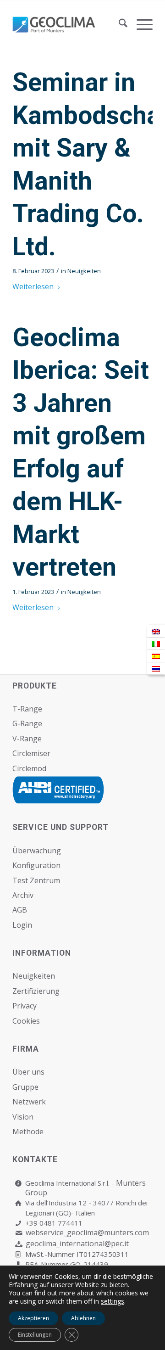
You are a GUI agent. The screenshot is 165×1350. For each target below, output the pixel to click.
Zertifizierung (36, 991)
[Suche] (118, 24)
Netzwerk (29, 1102)
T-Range (27, 709)
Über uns (28, 1072)
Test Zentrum (36, 880)
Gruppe (25, 1087)
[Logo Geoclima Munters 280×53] (68, 24)
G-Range (27, 723)
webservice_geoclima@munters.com (87, 1232)
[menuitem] (118, 24)
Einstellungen (35, 1335)
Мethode (28, 1131)
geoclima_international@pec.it (77, 1243)
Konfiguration (36, 865)
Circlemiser (31, 753)
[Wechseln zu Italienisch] (156, 644)
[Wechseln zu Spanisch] (156, 656)
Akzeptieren (33, 1318)
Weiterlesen (33, 286)
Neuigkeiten (84, 271)
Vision (22, 1117)
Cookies (26, 1021)
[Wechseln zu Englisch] (156, 631)
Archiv (22, 895)
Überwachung (36, 851)
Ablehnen (83, 1318)
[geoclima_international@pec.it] (18, 1244)
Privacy (24, 1006)
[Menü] (140, 24)
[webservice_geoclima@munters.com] (18, 1233)
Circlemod (29, 768)
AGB (19, 910)
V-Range (27, 739)
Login (22, 925)
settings (112, 1301)
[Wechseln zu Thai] (156, 668)
